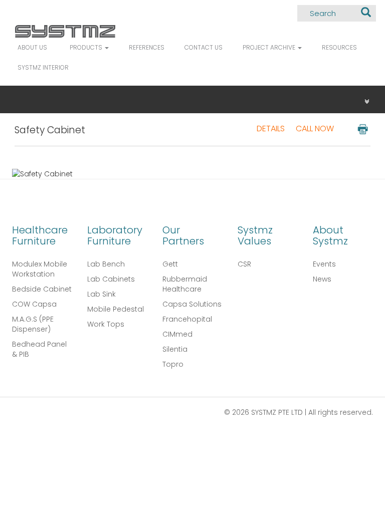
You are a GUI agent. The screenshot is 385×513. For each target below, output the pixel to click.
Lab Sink (101, 294)
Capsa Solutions (192, 304)
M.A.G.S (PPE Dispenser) (33, 324)
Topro (172, 364)
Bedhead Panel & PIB (39, 349)
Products (87, 47)
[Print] (361, 128)
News (322, 279)
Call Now (315, 128)
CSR (244, 264)
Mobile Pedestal (115, 309)
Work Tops (105, 324)
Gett (170, 264)
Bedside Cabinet (42, 289)
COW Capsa (34, 304)
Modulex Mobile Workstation (39, 269)
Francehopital (187, 319)
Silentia (174, 349)
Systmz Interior (43, 67)
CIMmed (177, 334)
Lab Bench (106, 264)
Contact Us (203, 47)
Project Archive (270, 47)
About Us (32, 47)
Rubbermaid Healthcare (184, 284)
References (146, 47)
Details (271, 128)
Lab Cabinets (111, 279)
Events (324, 264)
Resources (339, 47)
